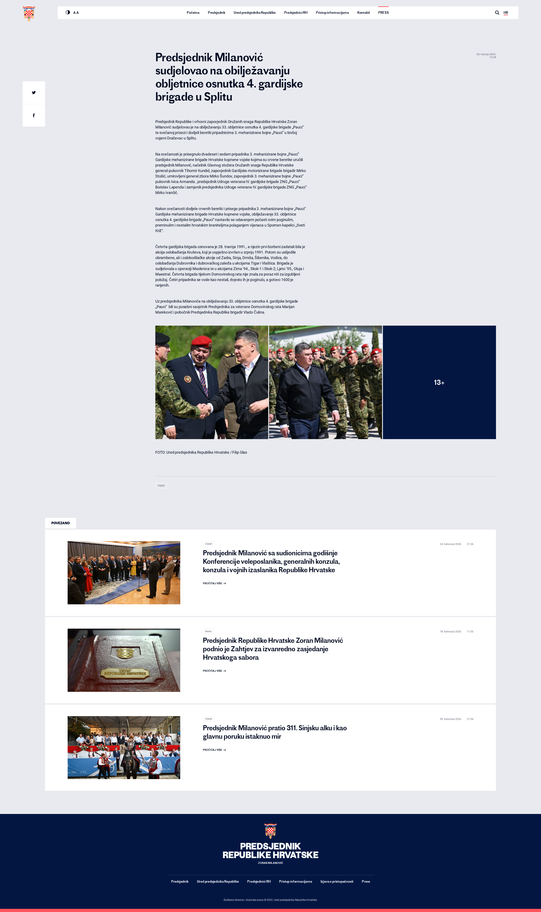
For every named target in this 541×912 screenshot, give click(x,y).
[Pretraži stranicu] (497, 13)
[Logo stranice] (29, 14)
